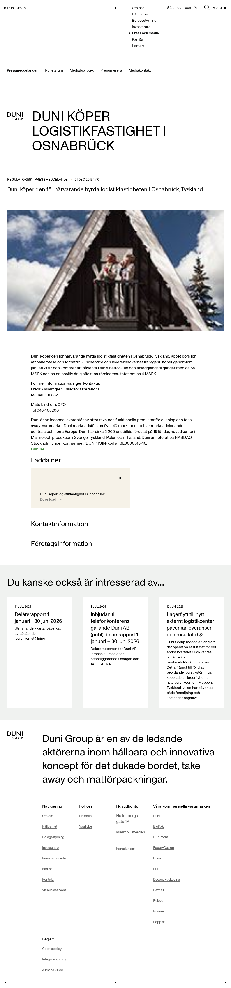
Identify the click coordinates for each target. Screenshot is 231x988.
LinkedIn (85, 815)
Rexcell (158, 890)
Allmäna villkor (52, 969)
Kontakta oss (125, 848)
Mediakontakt (140, 70)
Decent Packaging (166, 879)
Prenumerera (111, 70)
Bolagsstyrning (144, 20)
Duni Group (16, 7)
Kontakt (138, 45)
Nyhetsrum (54, 70)
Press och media (145, 32)
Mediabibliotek (82, 70)
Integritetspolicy (54, 959)
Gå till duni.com (179, 7)
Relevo (158, 900)
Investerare (141, 26)
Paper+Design (163, 847)
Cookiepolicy (52, 948)
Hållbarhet (140, 14)
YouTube (85, 826)
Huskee (158, 911)
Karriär (137, 39)
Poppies (159, 921)
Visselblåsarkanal (54, 890)
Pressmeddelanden (22, 70)
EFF (156, 868)
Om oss (138, 7)
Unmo (157, 858)
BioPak (158, 826)
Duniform (160, 837)
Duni (156, 815)
